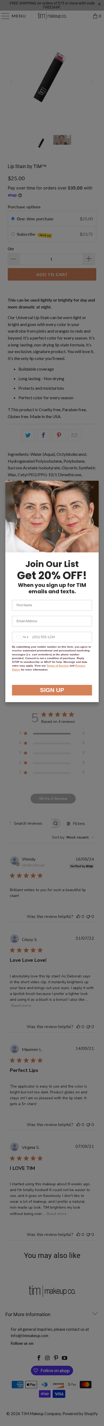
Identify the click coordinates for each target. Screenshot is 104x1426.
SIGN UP (52, 690)
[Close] (92, 487)
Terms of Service (58, 665)
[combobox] (21, 637)
